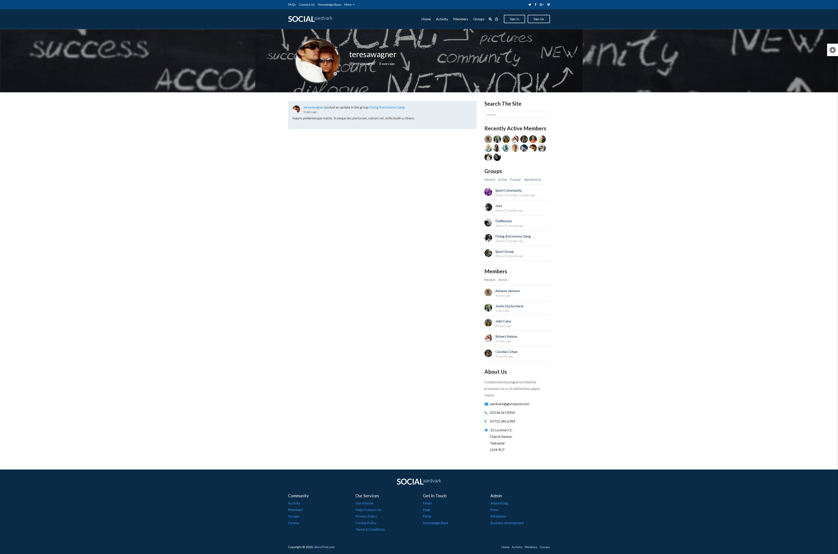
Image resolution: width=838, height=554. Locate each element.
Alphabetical (532, 179)
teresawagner (313, 107)
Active (502, 179)
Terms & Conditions (370, 529)
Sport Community (508, 190)
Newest (489, 179)
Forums (293, 523)
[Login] (496, 19)
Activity (442, 19)
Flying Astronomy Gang (387, 107)
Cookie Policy (365, 523)
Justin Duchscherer (509, 306)
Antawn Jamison (507, 291)
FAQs (292, 4)
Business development (507, 523)
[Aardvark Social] (310, 19)
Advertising (499, 503)
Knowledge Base (329, 4)
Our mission (364, 503)
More (348, 4)
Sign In (514, 19)
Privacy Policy (366, 516)
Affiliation (498, 516)
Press (494, 510)
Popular (515, 179)
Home (426, 19)
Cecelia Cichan (506, 351)
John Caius (503, 321)
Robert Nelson (506, 336)
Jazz (498, 205)
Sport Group (504, 251)
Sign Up (539, 19)
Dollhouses (503, 221)
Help (426, 510)
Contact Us (307, 4)
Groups (478, 19)
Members (460, 19)
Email (427, 503)
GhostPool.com (324, 547)
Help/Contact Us (368, 510)
